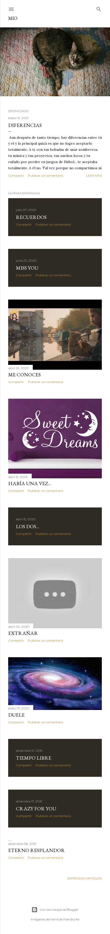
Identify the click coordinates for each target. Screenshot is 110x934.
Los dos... (27, 526)
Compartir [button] (16, 175)
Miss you (27, 267)
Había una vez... (29, 483)
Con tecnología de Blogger (59, 909)
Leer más (94, 175)
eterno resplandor (36, 850)
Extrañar (23, 633)
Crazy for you (36, 808)
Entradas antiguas (85, 878)
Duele (16, 715)
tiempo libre (33, 758)
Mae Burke (71, 919)
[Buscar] (99, 8)
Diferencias (25, 125)
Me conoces (24, 374)
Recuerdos (31, 217)
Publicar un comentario (45, 175)
